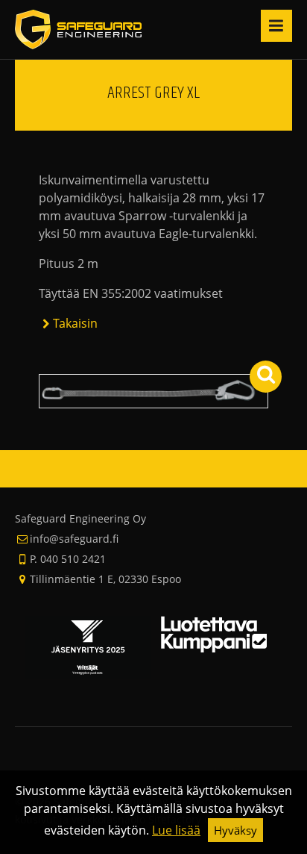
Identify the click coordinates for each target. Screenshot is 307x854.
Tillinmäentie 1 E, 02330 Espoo (105, 579)
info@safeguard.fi (74, 539)
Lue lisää (176, 830)
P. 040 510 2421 (68, 559)
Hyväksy (235, 830)
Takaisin (75, 323)
